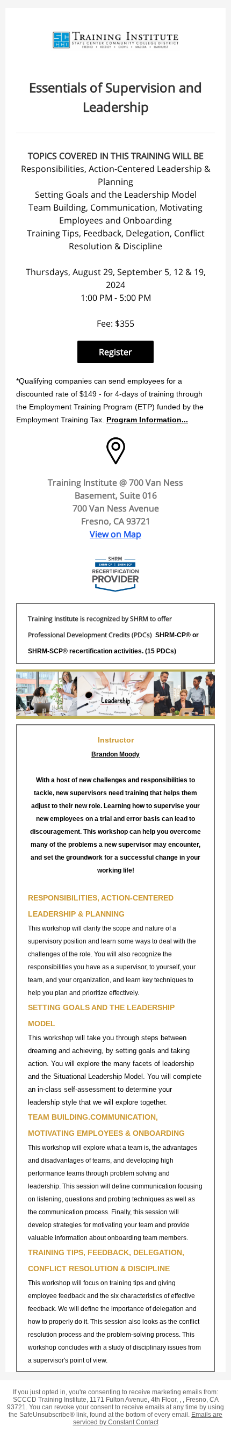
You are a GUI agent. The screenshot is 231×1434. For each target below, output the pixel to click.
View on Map (115, 534)
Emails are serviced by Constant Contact (148, 1418)
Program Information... (147, 419)
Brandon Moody (115, 754)
